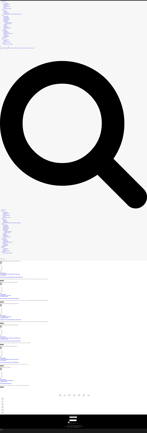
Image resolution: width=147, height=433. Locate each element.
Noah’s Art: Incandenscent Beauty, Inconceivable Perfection (9, 362)
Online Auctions (6, 3)
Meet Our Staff (6, 21)
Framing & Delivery (6, 35)
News (3, 38)
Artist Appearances (5, 221)
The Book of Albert (5, 235)
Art (2, 2)
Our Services (5, 34)
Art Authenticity (6, 31)
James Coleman (8, 295)
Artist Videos (5, 220)
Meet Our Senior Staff (8, 23)
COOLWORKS (72, 425)
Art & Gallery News (5, 248)
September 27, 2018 (5, 296)
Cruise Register (4, 37)
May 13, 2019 (4, 275)
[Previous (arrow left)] (0, 430)
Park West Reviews (6, 32)
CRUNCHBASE (75, 425)
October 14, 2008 (4, 381)
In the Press (4, 249)
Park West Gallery (3, 294)
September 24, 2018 (5, 317)
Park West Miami (6, 20)
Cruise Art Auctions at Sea (13, 359)
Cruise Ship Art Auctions (7, 6)
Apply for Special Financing (7, 8)
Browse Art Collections (7, 4)
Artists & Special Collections (5, 359)
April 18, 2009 (4, 360)
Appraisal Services (6, 36)
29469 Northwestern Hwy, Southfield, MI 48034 (78, 426)
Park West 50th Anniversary (7, 236)
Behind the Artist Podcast (6, 250)
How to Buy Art (6, 5)
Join (68, 422)
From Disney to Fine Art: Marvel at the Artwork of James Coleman (10, 319)
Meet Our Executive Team (8, 22)
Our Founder (5, 234)
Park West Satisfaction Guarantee (8, 33)
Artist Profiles (5, 10)
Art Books (5, 7)
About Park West (6, 16)
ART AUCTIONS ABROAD (79, 425)
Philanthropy (5, 24)
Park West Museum (6, 17)
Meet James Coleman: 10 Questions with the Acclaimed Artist (9, 298)
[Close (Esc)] (0, 429)
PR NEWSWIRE (68, 425)
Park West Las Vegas (6, 19)
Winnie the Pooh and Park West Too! (6, 383)
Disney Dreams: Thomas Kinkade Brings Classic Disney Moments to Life (11, 277)
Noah (18, 359)
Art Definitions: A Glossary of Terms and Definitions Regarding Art (12, 222)
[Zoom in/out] (2, 429)
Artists (3, 9)
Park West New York (6, 18)
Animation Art (3, 380)
